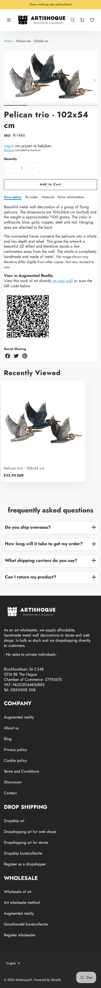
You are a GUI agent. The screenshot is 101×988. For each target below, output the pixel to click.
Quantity (10, 159)
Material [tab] (48, 197)
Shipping (9, 150)
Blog (8, 739)
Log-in (9, 146)
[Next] (94, 80)
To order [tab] (31, 197)
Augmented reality (19, 717)
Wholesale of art (17, 891)
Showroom (13, 782)
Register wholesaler (20, 935)
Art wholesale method (22, 902)
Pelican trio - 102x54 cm (32, 41)
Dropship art (14, 821)
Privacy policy (15, 749)
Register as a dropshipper (25, 864)
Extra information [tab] (71, 197)
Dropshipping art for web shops (30, 831)
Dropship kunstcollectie (23, 853)
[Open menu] (9, 20)
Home (8, 41)
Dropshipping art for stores (26, 842)
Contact (10, 793)
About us (11, 728)
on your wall (62, 281)
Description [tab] (13, 197)
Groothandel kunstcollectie (26, 924)
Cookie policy (15, 760)
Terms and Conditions (21, 771)
